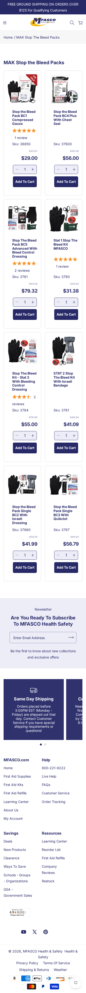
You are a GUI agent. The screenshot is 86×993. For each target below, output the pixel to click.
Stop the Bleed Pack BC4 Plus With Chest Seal (65, 118)
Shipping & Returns (34, 970)
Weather (60, 970)
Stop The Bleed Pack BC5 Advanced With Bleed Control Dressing (24, 248)
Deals (8, 841)
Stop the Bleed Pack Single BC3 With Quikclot (65, 513)
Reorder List (51, 850)
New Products (15, 850)
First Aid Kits (13, 785)
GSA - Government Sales (18, 892)
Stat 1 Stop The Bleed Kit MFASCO (65, 244)
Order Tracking (53, 802)
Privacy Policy (27, 963)
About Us (11, 810)
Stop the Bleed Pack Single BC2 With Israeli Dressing (24, 515)
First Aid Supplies (17, 776)
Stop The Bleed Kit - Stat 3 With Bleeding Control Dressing (24, 381)
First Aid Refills (15, 793)
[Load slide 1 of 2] (41, 744)
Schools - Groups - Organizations (17, 878)
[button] (72, 22)
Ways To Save (15, 866)
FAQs (46, 785)
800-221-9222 (53, 768)
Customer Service (56, 793)
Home (8, 37)
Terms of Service (56, 963)
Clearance (11, 858)
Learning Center (16, 802)
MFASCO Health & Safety (43, 951)
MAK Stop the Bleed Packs (37, 37)
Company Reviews (49, 869)
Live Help (49, 776)
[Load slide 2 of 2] (45, 744)
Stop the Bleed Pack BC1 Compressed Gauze (24, 118)
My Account (13, 818)
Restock (48, 881)
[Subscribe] (71, 637)
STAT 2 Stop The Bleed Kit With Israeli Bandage (64, 379)
